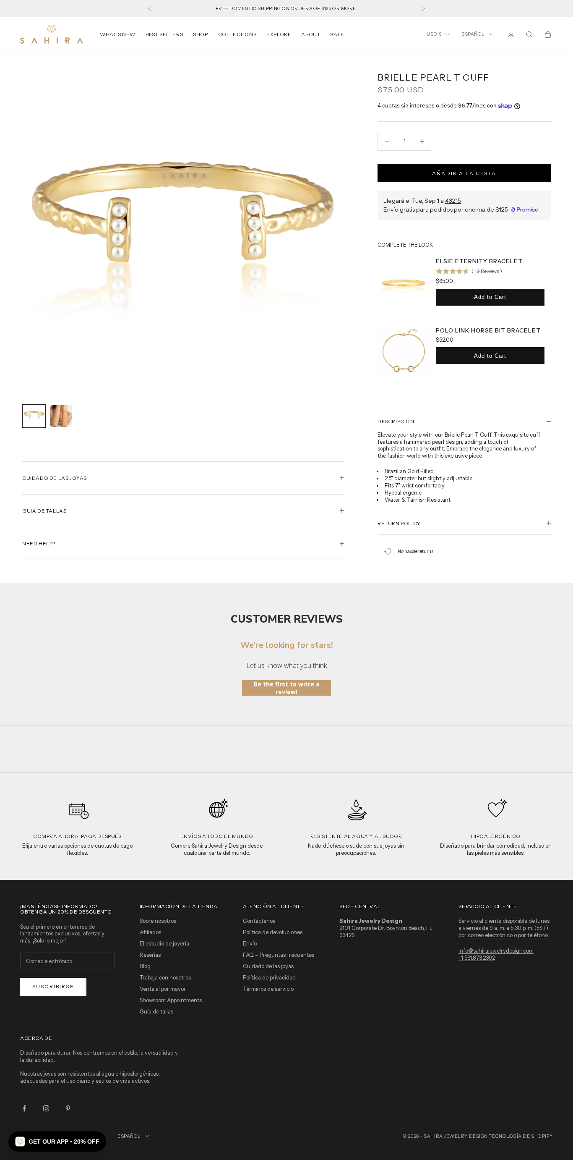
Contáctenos (259, 920)
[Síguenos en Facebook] (24, 1108)
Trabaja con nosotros (165, 977)
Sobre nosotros (158, 920)
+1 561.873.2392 (476, 957)
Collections (237, 34)
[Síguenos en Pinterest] (68, 1108)
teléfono (537, 935)
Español (473, 34)
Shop (200, 34)
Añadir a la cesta (464, 173)
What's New (117, 34)
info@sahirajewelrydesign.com (496, 950)
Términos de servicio (268, 988)
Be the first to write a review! (287, 688)
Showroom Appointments (171, 1000)
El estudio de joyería (164, 943)
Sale (337, 34)
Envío (250, 943)
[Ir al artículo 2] (61, 416)
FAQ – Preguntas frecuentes (278, 954)
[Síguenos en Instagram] (46, 1108)
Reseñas (150, 954)
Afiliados (150, 932)
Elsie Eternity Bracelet (479, 261)
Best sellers (164, 34)
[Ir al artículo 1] (34, 416)
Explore (278, 34)
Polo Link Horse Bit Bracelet (488, 330)
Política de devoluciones (272, 932)
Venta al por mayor (163, 988)
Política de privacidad (269, 977)
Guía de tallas (156, 1011)
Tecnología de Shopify (521, 1136)
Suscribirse (53, 986)
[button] (57, 1141)
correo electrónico (490, 935)
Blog (145, 966)
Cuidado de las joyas (268, 966)
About (310, 34)
